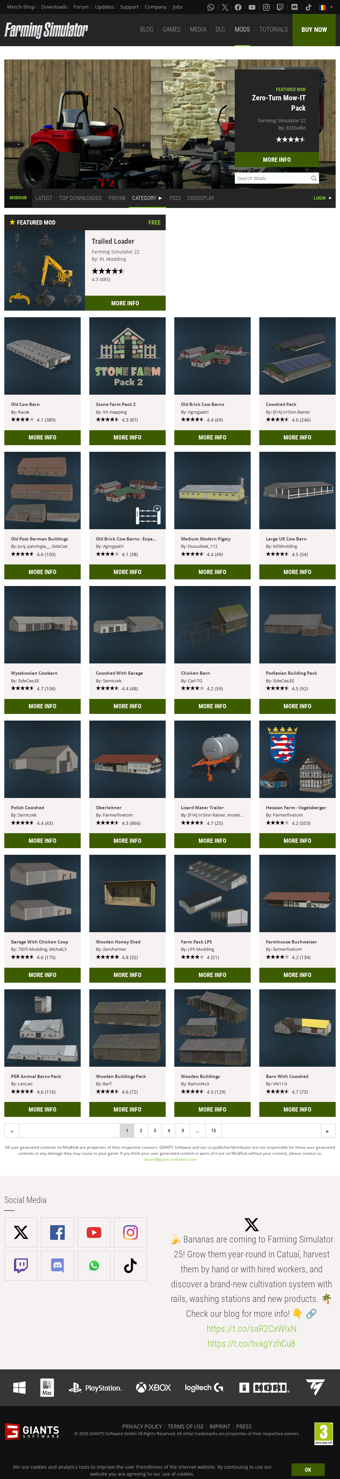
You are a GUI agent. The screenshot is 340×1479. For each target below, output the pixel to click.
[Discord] (295, 7)
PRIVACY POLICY (142, 1426)
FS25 (175, 198)
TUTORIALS (273, 29)
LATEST (44, 198)
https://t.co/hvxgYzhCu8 (252, 1343)
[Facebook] (239, 7)
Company (156, 6)
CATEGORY (144, 198)
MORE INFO (277, 159)
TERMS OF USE (186, 1426)
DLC (220, 29)
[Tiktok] (309, 7)
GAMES (172, 29)
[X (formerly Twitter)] (225, 7)
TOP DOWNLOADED (80, 198)
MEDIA (198, 29)
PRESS (244, 1426)
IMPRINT (220, 1426)
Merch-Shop (21, 6)
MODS (242, 29)
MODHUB (18, 197)
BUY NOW (314, 30)
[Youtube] (253, 7)
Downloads (54, 6)
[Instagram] (267, 7)
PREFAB (117, 198)
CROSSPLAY (200, 198)
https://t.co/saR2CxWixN (252, 1328)
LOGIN (320, 198)
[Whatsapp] (211, 7)
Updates (104, 6)
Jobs (178, 6)
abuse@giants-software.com (170, 1159)
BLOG (146, 29)
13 (213, 1131)
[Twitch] (281, 7)
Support (129, 6)
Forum (81, 6)
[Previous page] (328, 1130)
